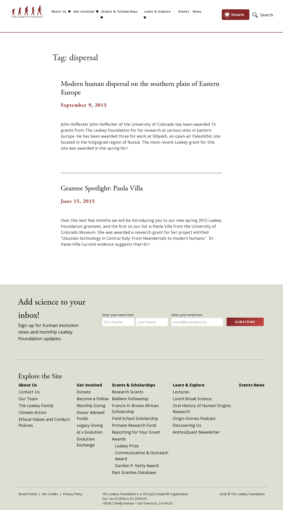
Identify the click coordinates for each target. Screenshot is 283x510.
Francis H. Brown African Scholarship (135, 408)
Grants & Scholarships (119, 11)
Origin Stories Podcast (194, 418)
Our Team (28, 398)
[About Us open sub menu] (69, 11)
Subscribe (245, 322)
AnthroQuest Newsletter (196, 432)
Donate (84, 391)
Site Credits (50, 494)
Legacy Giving (90, 425)
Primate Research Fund (134, 425)
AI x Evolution (89, 432)
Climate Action (32, 412)
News (197, 11)
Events (183, 11)
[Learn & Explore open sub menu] (144, 17)
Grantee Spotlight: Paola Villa (102, 188)
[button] (263, 14)
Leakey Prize (127, 445)
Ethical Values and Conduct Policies (44, 422)
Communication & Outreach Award (141, 455)
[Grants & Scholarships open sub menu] (101, 17)
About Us (59, 11)
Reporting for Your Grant (136, 432)
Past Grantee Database (134, 472)
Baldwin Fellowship (130, 398)
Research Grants (127, 391)
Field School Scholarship (135, 418)
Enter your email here (187, 315)
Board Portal (28, 494)
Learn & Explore (157, 11)
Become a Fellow (93, 398)
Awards (119, 439)
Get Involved (83, 11)
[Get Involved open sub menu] (97, 11)
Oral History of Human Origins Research (202, 408)
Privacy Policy (72, 494)
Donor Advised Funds (90, 415)
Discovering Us (187, 425)
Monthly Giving (91, 405)
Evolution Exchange (86, 442)
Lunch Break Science (192, 398)
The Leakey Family (36, 405)
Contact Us (29, 391)
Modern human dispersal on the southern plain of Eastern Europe (140, 88)
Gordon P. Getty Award (137, 465)
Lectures (181, 391)
